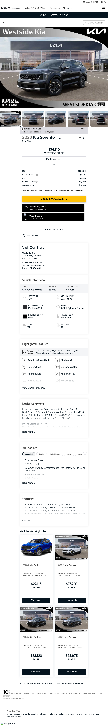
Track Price (56, 159)
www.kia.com (16, 716)
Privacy (38, 714)
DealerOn (24, 714)
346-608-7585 (38, 265)
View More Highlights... (33, 388)
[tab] (28, 454)
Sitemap (32, 714)
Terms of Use (46, 714)
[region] (54, 180)
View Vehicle (36, 600)
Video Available (30, 235)
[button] (3, 22)
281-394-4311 (35, 268)
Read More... (28, 432)
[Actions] (83, 137)
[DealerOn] (13, 711)
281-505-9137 (35, 263)
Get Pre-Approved (54, 229)
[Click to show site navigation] (104, 8)
